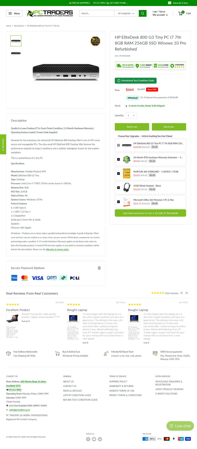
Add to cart (132, 126)
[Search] (143, 13)
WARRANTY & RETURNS (121, 386)
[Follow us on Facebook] (88, 439)
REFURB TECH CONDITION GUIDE (80, 399)
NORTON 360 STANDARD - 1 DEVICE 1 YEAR (155, 171)
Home (8, 26)
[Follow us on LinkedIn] (100, 439)
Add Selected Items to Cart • (150, 213)
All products (19, 26)
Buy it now (169, 126)
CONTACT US (69, 386)
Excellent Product (18, 310)
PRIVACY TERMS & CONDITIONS (125, 395)
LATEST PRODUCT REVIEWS (169, 389)
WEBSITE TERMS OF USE (121, 390)
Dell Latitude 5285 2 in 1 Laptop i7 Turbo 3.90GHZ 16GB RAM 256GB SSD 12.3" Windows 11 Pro (12, 332)
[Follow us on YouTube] (94, 439)
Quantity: (119, 115)
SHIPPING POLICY (118, 381)
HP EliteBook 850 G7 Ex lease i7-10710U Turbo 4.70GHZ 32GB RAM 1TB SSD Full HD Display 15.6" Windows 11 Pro (73, 332)
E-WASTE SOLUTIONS (166, 393)
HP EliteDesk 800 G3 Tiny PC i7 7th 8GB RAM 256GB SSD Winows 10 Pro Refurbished (158, 143)
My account (159, 14)
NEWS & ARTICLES (72, 390)
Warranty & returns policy (57, 249)
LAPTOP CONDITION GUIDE (77, 395)
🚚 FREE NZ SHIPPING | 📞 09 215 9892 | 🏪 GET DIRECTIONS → (98, 3)
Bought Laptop (77, 310)
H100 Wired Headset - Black (147, 185)
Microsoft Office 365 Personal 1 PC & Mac (153, 200)
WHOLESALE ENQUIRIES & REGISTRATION (168, 383)
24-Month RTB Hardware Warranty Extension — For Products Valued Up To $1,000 (158, 157)
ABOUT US (68, 381)
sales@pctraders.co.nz (19, 409)
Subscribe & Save (180, 3)
